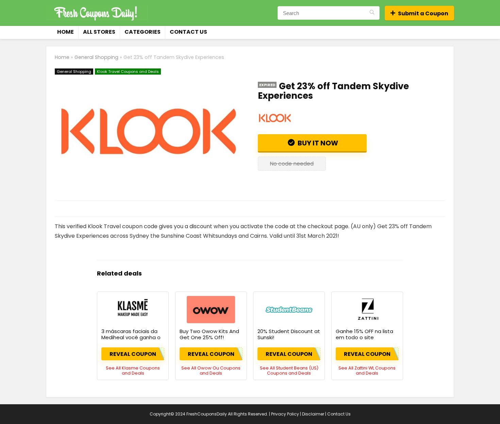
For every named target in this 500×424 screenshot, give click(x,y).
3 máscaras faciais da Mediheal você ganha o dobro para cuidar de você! (131, 340)
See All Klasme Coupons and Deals (133, 370)
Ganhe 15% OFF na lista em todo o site (364, 334)
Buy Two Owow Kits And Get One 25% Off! (209, 334)
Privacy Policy (285, 414)
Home (65, 32)
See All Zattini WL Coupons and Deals (367, 370)
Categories (142, 32)
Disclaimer (313, 414)
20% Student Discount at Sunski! (288, 334)
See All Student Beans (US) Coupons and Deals (289, 370)
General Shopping (96, 57)
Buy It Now (317, 143)
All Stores (99, 32)
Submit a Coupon (423, 13)
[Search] (372, 13)
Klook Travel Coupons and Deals (128, 71)
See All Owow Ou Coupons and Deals (210, 370)
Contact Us (188, 32)
